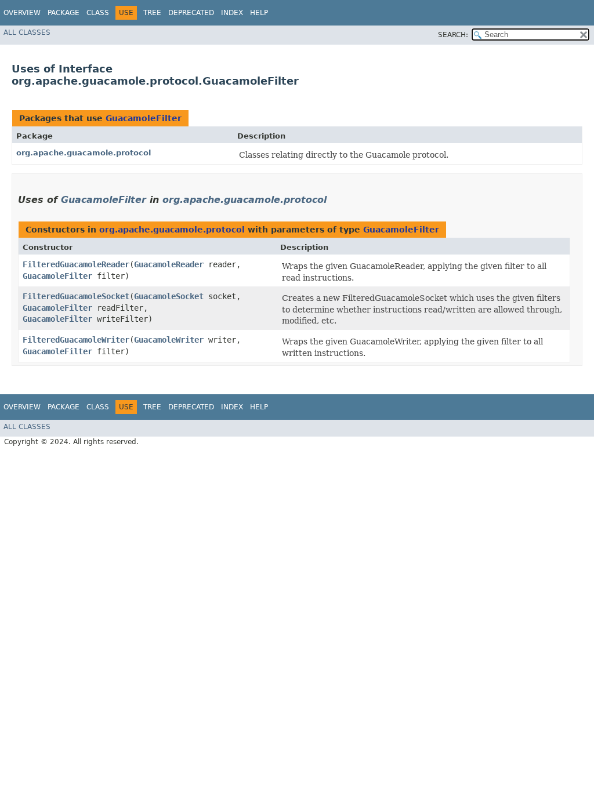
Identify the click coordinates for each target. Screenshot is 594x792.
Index (232, 13)
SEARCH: (453, 35)
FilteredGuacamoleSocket (76, 296)
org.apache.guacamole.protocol (83, 152)
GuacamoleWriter (169, 339)
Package (63, 13)
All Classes (26, 32)
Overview (22, 13)
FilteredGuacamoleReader (76, 264)
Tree (152, 13)
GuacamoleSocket (169, 296)
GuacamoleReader (169, 264)
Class (97, 13)
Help (259, 13)
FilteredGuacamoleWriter (76, 339)
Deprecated (191, 13)
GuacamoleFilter (144, 118)
